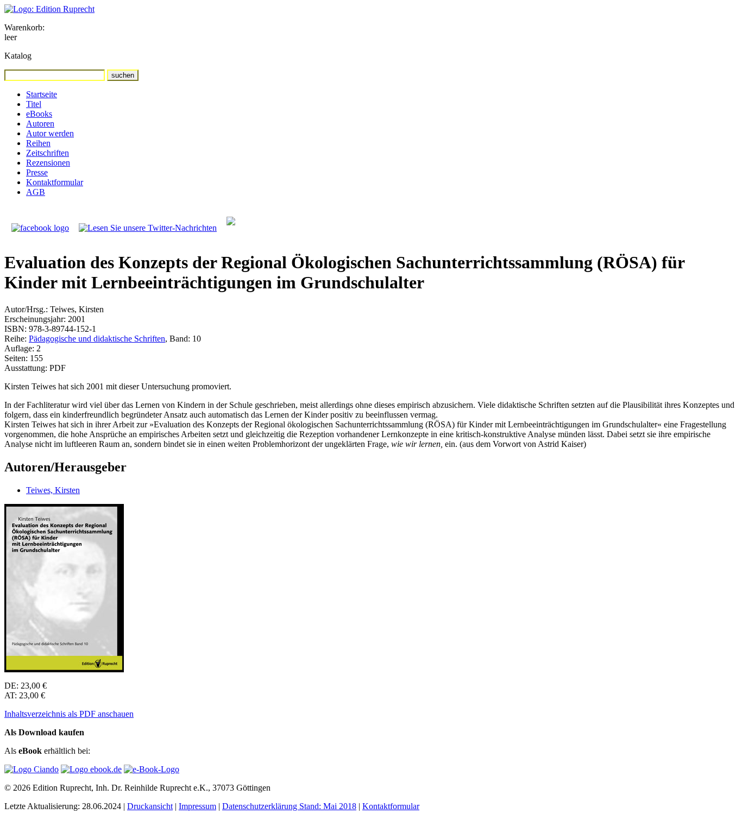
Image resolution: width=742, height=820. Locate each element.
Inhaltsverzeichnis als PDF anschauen (69, 713)
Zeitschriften (47, 152)
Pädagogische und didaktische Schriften (97, 338)
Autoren (40, 123)
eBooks (39, 113)
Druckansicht (150, 806)
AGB (35, 192)
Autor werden (50, 133)
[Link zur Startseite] (49, 9)
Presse (37, 172)
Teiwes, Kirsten (53, 490)
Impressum (197, 806)
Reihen (38, 143)
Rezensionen (48, 162)
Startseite (41, 94)
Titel (33, 104)
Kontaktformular (54, 182)
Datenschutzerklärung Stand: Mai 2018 (289, 806)
